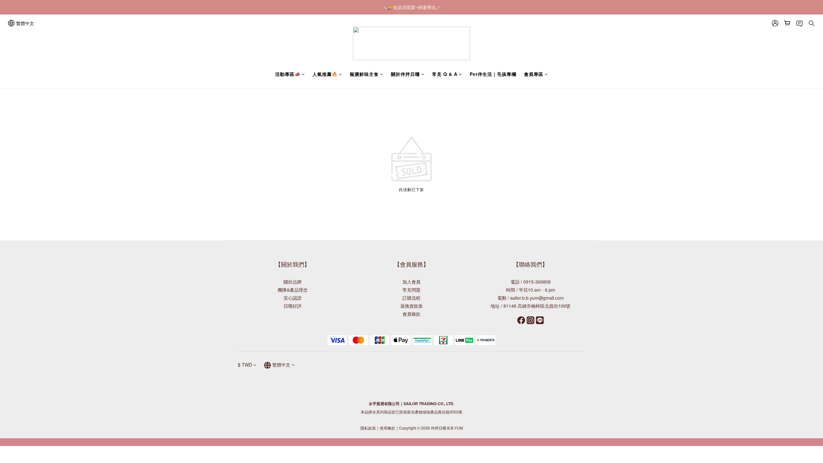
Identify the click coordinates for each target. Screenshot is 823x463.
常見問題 (411, 289)
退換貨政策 (411, 306)
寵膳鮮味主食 (364, 74)
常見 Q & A (444, 74)
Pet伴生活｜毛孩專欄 (493, 74)
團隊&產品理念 (293, 289)
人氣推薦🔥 (325, 74)
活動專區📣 (287, 74)
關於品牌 (293, 281)
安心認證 (293, 298)
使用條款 (387, 428)
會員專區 (533, 74)
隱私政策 (368, 428)
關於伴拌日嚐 (405, 74)
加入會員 (411, 281)
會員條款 (411, 314)
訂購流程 (411, 298)
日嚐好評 (293, 306)
